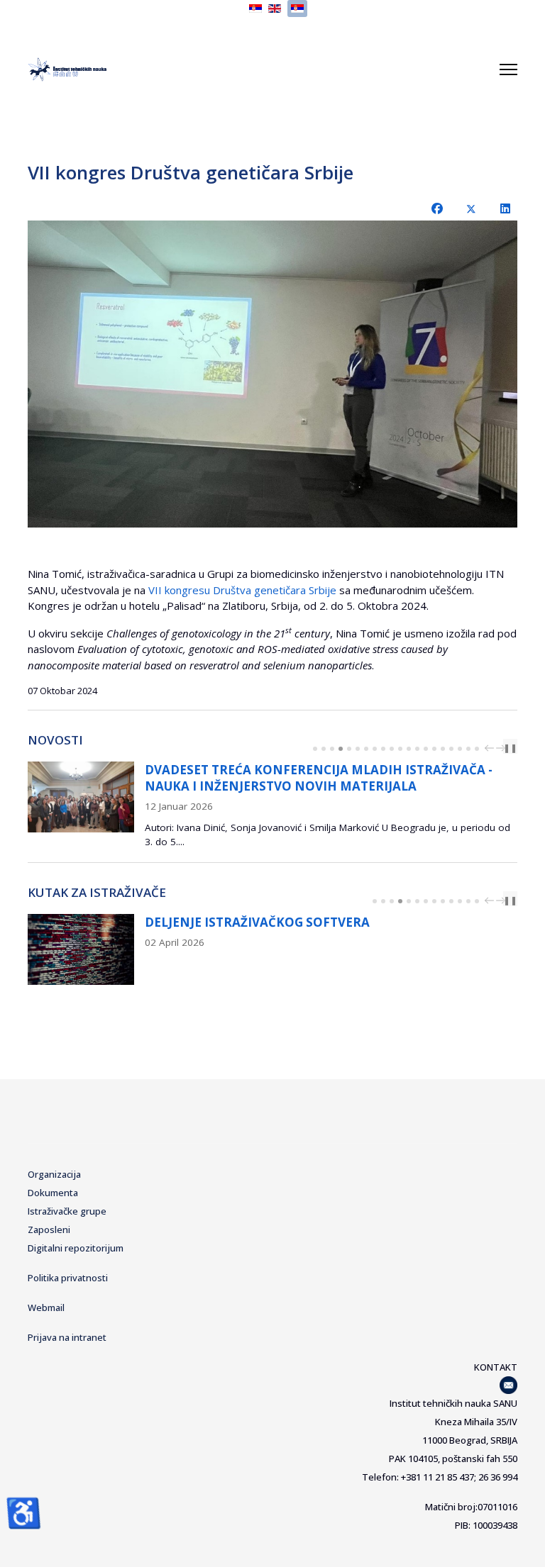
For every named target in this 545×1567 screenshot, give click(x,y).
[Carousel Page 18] (460, 749)
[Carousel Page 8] (375, 749)
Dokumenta (53, 1192)
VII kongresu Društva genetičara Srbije (242, 590)
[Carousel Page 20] (477, 749)
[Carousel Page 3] (332, 749)
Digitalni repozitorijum (75, 1248)
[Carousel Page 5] (349, 749)
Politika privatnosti (68, 1277)
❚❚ (510, 748)
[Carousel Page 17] (451, 749)
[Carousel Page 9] (383, 749)
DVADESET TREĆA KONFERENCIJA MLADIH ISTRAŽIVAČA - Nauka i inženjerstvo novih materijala (318, 778)
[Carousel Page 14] (426, 749)
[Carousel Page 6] (358, 749)
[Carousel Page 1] (315, 749)
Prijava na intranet (67, 1337)
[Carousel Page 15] (434, 749)
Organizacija (54, 1174)
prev (491, 748)
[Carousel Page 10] (392, 749)
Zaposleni (49, 1229)
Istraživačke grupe (67, 1211)
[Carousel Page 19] (468, 749)
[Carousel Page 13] (417, 749)
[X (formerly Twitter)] (471, 208)
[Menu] (508, 69)
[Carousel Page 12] (409, 749)
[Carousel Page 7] (366, 749)
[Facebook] (437, 208)
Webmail (46, 1307)
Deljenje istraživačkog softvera (257, 922)
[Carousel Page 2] (323, 749)
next (502, 748)
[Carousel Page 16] (443, 749)
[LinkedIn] (505, 208)
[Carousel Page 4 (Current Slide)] (340, 749)
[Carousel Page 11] (400, 749)
